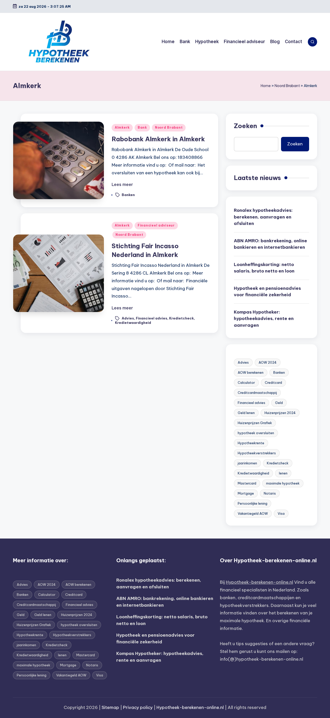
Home (266, 85)
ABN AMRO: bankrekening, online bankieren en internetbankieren (270, 244)
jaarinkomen (247, 463)
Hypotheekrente (251, 443)
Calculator (246, 382)
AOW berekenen (250, 372)
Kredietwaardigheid (133, 323)
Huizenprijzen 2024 (280, 413)
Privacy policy (138, 707)
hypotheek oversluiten (256, 433)
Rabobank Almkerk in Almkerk (158, 139)
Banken (128, 195)
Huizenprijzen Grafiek (255, 423)
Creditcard (273, 382)
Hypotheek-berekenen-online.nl (259, 582)
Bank (142, 127)
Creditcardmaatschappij (257, 393)
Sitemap (110, 707)
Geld (279, 403)
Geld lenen (246, 413)
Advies (128, 318)
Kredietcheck (181, 318)
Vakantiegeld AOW (253, 513)
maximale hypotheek (283, 483)
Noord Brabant (287, 85)
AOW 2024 (268, 362)
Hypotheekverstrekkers (257, 453)
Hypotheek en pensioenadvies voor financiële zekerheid (267, 291)
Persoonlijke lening (252, 503)
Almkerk (122, 127)
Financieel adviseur (156, 225)
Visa (281, 513)
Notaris (270, 493)
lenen (283, 473)
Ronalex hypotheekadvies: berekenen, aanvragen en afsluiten (263, 216)
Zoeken (245, 126)
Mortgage (246, 493)
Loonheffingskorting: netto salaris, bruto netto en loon (264, 268)
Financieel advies (151, 318)
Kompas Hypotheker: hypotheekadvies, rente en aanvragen (264, 318)
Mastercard (247, 483)
